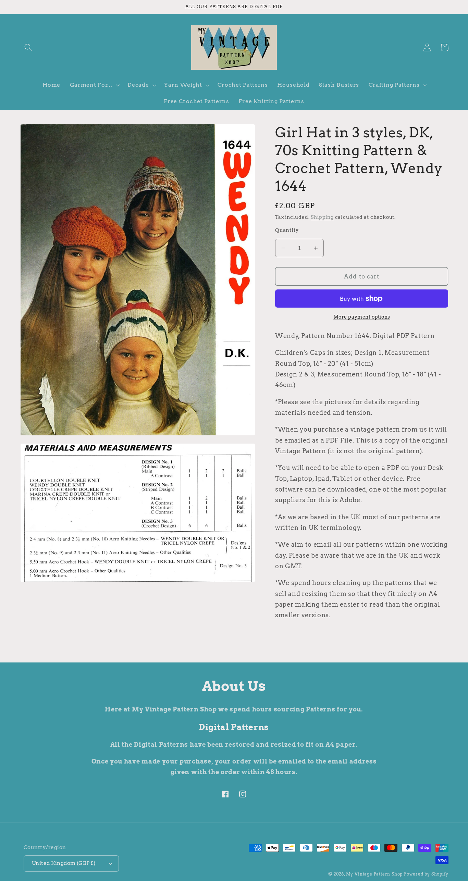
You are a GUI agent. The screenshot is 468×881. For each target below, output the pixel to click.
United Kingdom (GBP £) (63, 863)
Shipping (322, 217)
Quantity (287, 230)
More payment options (362, 317)
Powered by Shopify (426, 874)
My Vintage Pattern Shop (374, 874)
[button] (28, 47)
